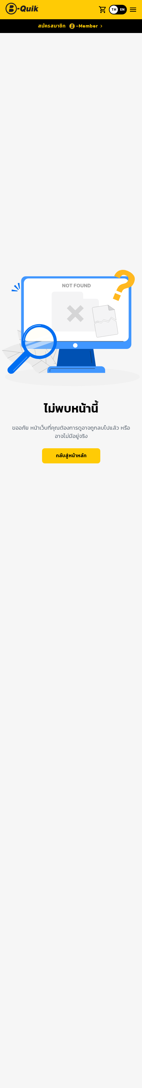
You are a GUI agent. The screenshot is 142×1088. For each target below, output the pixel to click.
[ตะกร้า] (102, 9)
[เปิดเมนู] (133, 9)
